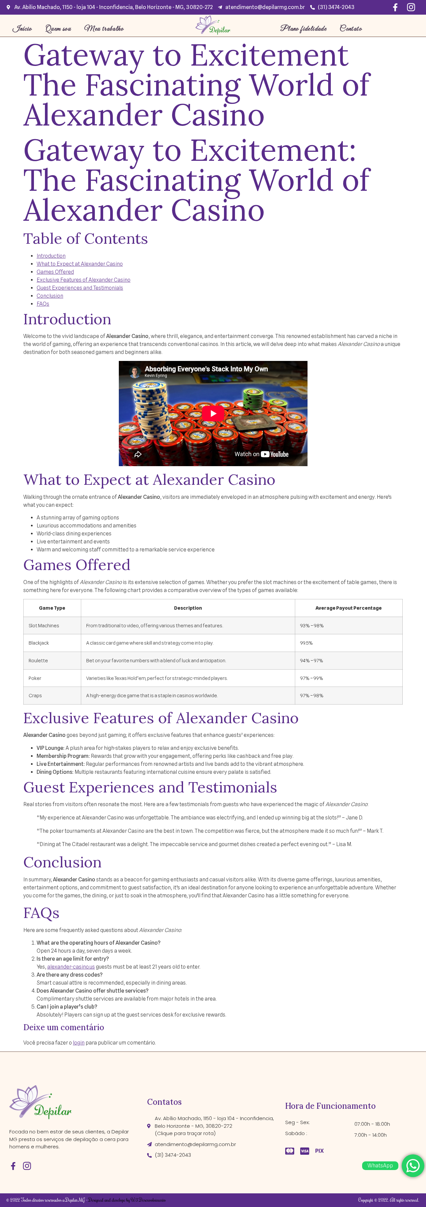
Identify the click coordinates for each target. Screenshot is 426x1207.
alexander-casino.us (71, 967)
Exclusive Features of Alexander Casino (83, 280)
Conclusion (50, 296)
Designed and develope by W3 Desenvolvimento (127, 1200)
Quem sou (58, 29)
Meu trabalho (103, 29)
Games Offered (55, 272)
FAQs (43, 304)
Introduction (51, 256)
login (79, 1043)
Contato (351, 29)
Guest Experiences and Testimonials (80, 288)
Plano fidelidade (303, 29)
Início (22, 29)
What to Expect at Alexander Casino (80, 264)
